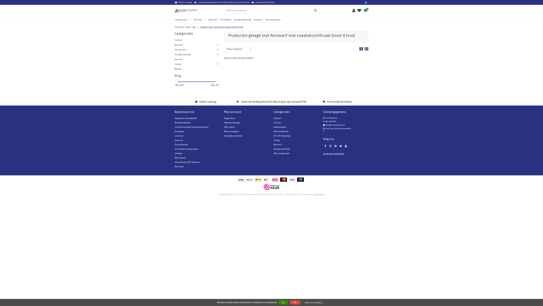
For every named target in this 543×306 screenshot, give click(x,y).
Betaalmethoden (183, 123)
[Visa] (292, 180)
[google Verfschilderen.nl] (335, 146)
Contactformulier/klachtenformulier (192, 127)
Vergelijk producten (233, 136)
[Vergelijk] (366, 2)
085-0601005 (330, 121)
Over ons (179, 140)
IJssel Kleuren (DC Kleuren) (187, 162)
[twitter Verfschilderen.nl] (341, 146)
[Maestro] (301, 180)
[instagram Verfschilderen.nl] (330, 146)
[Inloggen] (353, 10)
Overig (277, 140)
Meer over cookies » (314, 302)
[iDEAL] (259, 180)
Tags (193, 27)
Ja (283, 302)
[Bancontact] (267, 180)
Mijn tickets (229, 127)
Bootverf (278, 145)
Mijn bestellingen (232, 123)
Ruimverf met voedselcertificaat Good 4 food (221, 27)
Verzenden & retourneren (186, 149)
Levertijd (179, 136)
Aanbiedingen (280, 127)
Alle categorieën (281, 153)
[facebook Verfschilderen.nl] (325, 146)
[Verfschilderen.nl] (186, 10)
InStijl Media (319, 194)
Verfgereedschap (282, 149)
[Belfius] (250, 180)
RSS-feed (179, 166)
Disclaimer (180, 131)
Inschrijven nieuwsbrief (333, 154)
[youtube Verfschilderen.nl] (346, 146)
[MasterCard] (284, 180)
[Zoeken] (315, 10)
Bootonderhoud (281, 131)
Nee (295, 302)
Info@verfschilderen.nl (335, 125)
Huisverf (278, 118)
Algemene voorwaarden (186, 118)
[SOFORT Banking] (276, 180)
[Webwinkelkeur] (271, 187)
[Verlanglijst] (359, 10)
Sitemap (178, 153)
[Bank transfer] (242, 180)
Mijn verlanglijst (231, 131)
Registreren (229, 118)
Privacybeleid (181, 145)
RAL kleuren (180, 158)
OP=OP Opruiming (282, 136)
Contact (277, 123)
